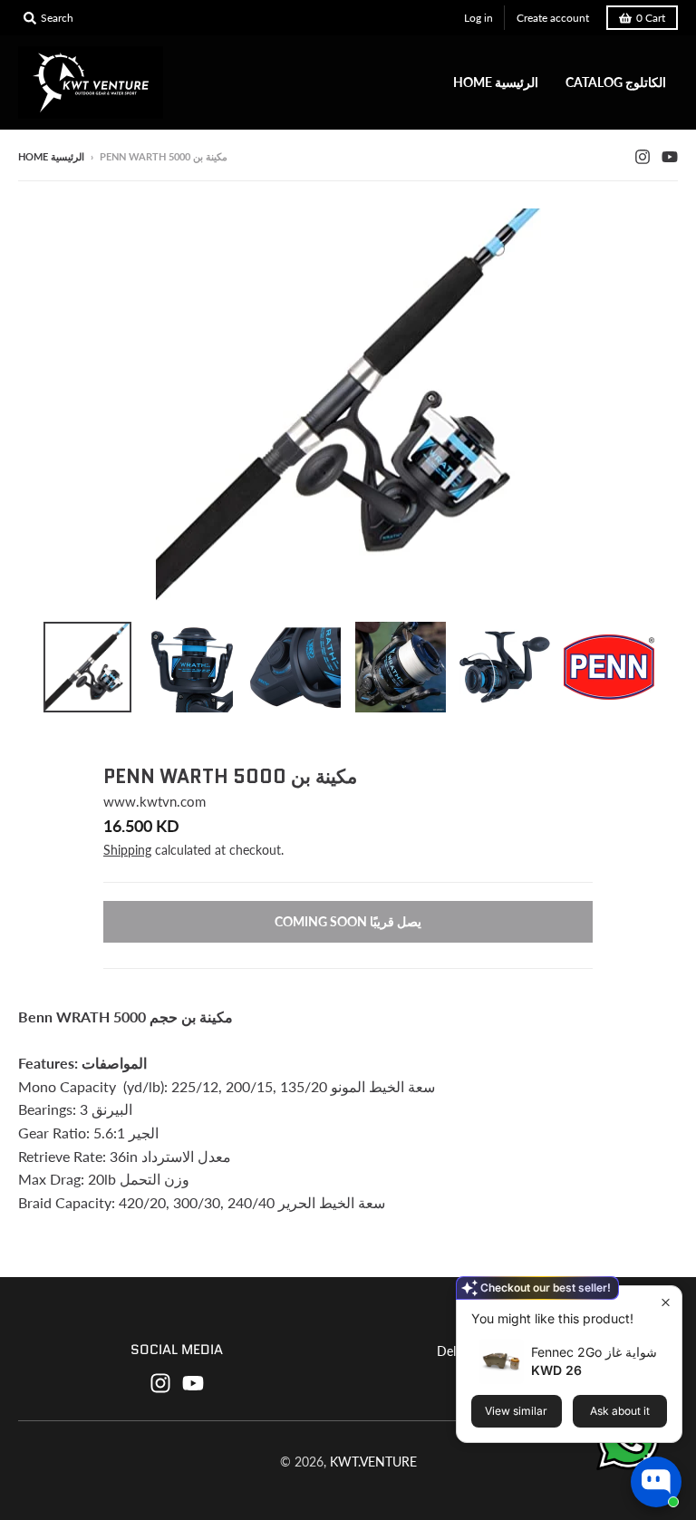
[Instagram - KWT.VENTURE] (642, 156)
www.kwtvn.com (154, 801)
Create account (553, 17)
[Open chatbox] (656, 1482)
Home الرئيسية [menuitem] (495, 82)
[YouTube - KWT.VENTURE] (670, 156)
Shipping (127, 849)
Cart (650, 17)
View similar (516, 1411)
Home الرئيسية (51, 156)
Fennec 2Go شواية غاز (594, 1352)
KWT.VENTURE (373, 1461)
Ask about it (620, 1411)
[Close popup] (665, 1302)
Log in (478, 17)
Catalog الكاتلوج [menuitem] (616, 82)
